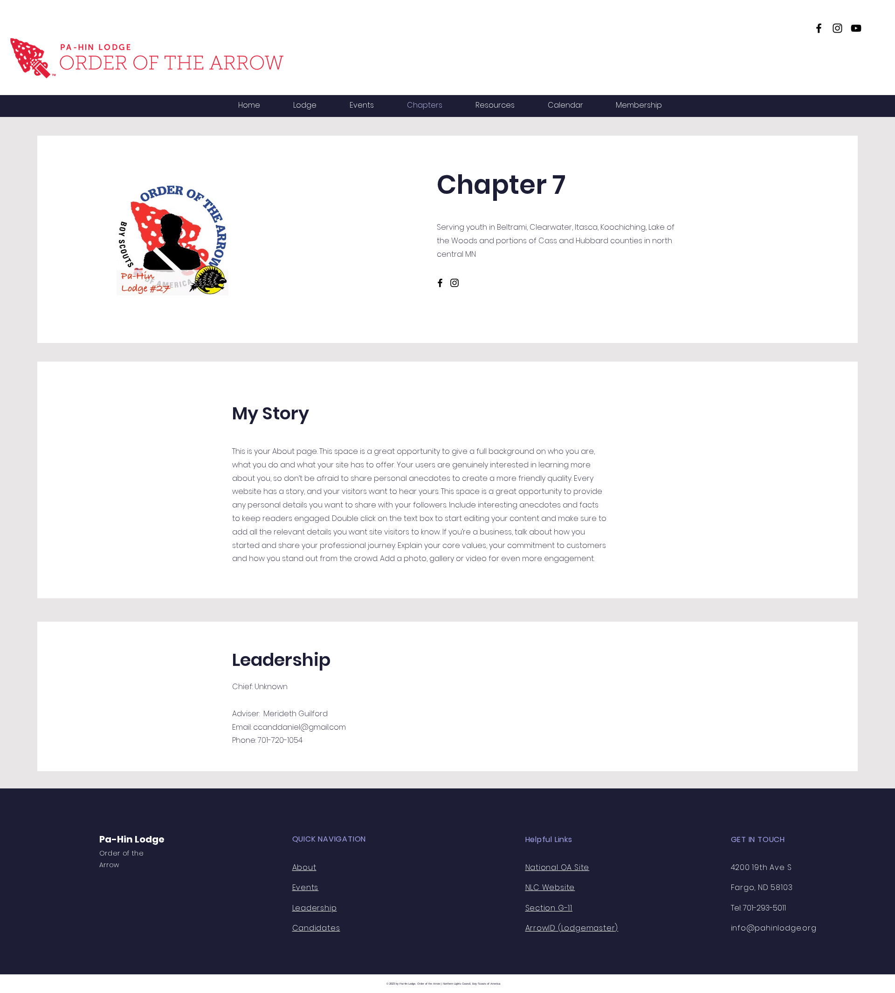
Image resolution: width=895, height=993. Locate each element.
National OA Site (557, 867)
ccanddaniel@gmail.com (299, 727)
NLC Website (550, 887)
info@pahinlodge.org (774, 928)
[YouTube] (856, 28)
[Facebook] (818, 28)
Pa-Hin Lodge (132, 839)
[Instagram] (837, 28)
